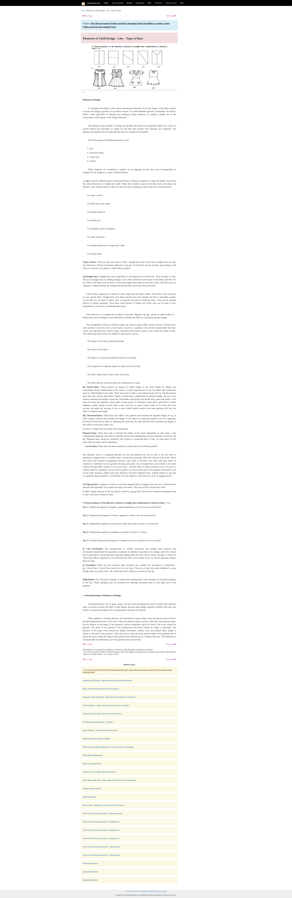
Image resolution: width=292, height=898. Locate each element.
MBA (149, 3)
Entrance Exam (171, 3)
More (182, 3)
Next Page (170, 16)
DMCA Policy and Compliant (158, 891)
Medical (129, 3)
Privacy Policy (129, 891)
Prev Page (88, 16)
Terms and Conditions (141, 891)
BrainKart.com (93, 3)
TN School (158, 3)
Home (83, 11)
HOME (106, 3)
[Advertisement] (196, 43)
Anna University (117, 3)
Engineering (140, 3)
